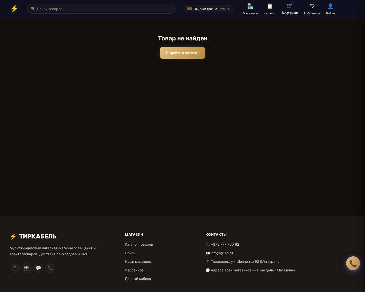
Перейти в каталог (182, 53)
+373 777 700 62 (225, 244)
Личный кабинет (139, 278)
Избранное (134, 270)
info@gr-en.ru (222, 253)
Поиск (130, 253)
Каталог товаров (139, 244)
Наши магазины (138, 261)
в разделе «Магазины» (276, 270)
